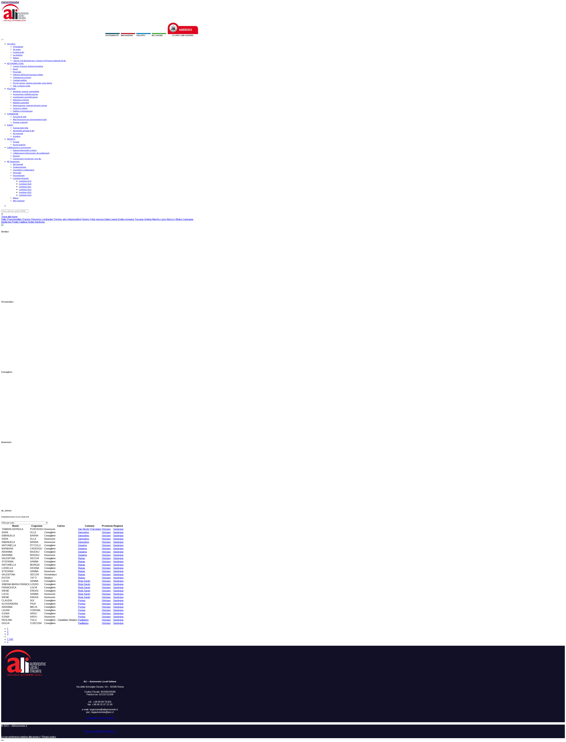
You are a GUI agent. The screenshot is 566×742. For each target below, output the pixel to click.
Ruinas (81, 558)
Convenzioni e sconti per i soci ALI (27, 158)
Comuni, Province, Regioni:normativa (28, 66)
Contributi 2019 (25, 181)
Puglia (15, 222)
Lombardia (47, 219)
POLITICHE (11, 88)
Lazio (163, 219)
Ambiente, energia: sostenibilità (26, 91)
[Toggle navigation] (2, 39)
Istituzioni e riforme (21, 100)
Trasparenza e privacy (22, 77)
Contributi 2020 (25, 184)
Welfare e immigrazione (23, 111)
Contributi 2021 (25, 187)
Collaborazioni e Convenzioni (19, 147)
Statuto (16, 58)
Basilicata (6, 222)
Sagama (82, 545)
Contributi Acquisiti (21, 178)
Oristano (106, 529)
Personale (17, 72)
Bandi (15, 69)
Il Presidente (18, 46)
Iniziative (16, 136)
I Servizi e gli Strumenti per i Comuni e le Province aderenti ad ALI (39, 60)
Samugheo (83, 532)
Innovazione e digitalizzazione (25, 94)
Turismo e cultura (20, 108)
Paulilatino (83, 620)
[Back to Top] (2, 740)
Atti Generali (18, 164)
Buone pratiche (19, 144)
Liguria (114, 219)
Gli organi (17, 49)
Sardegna (39, 222)
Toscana (139, 219)
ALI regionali (18, 133)
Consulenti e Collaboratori (23, 170)
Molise (179, 219)
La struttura (17, 55)
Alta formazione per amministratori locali (30, 119)
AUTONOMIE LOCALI (15, 63)
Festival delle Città (20, 128)
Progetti (16, 142)
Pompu (81, 600)
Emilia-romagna (126, 219)
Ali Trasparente (13, 161)
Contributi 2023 (25, 192)
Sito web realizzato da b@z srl (100, 731)
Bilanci (16, 198)
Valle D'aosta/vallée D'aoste (16, 219)
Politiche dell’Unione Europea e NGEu (28, 74)
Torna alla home (9, 216)
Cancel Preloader (10, 2)
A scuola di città (19, 116)
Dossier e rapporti (20, 122)
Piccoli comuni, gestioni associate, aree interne (32, 83)
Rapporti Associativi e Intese (25, 150)
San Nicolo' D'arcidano (89, 529)
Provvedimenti (19, 175)
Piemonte (36, 219)
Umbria (148, 219)
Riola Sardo (84, 581)
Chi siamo (11, 44)
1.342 (10, 639)
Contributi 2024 (25, 195)
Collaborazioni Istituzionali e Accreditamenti (31, 153)
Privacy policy (49, 737)
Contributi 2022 (25, 189)
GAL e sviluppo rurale (21, 86)
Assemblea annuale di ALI (23, 130)
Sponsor (16, 156)
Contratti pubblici (20, 80)
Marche (156, 219)
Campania (188, 219)
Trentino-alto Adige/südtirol (67, 219)
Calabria (23, 222)
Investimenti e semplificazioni (25, 97)
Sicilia (31, 222)
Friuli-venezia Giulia (100, 219)
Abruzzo (171, 219)
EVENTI (10, 125)
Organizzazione (19, 167)
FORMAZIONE (12, 114)
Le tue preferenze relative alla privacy (20, 737)
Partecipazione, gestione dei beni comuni (30, 105)
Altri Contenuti (19, 201)
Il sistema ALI (18, 52)
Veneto (86, 219)
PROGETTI (11, 139)
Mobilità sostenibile (21, 102)
